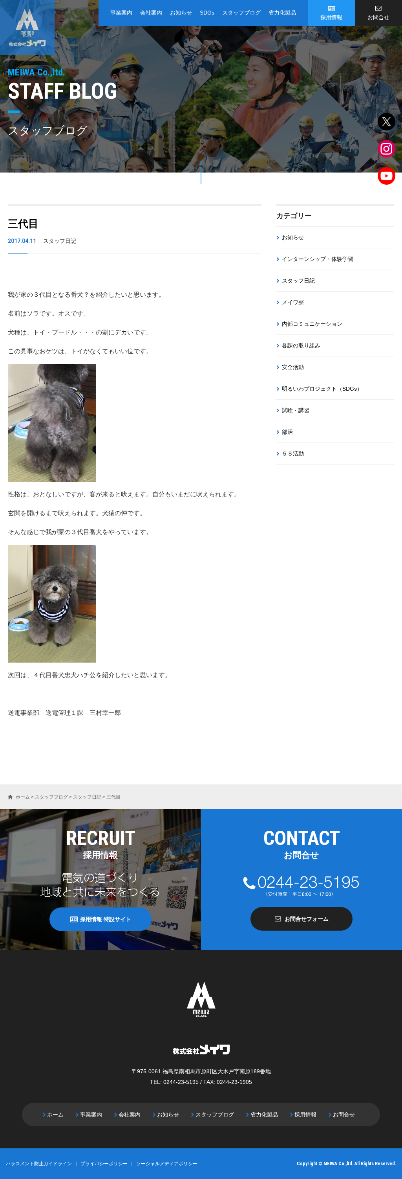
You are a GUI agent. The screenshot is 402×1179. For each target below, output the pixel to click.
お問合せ (378, 17)
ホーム (55, 1114)
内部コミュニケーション (312, 324)
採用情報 (331, 17)
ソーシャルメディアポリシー (166, 1163)
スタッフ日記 (298, 280)
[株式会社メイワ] (27, 27)
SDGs (207, 12)
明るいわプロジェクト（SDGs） (322, 389)
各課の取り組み (301, 345)
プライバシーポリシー (104, 1163)
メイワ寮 (293, 302)
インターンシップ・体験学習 (317, 259)
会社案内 (151, 12)
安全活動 (293, 367)
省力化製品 (282, 12)
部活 (287, 432)
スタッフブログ (241, 12)
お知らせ (181, 12)
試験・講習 (295, 410)
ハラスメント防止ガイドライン (39, 1163)
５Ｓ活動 (293, 453)
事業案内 (121, 12)
